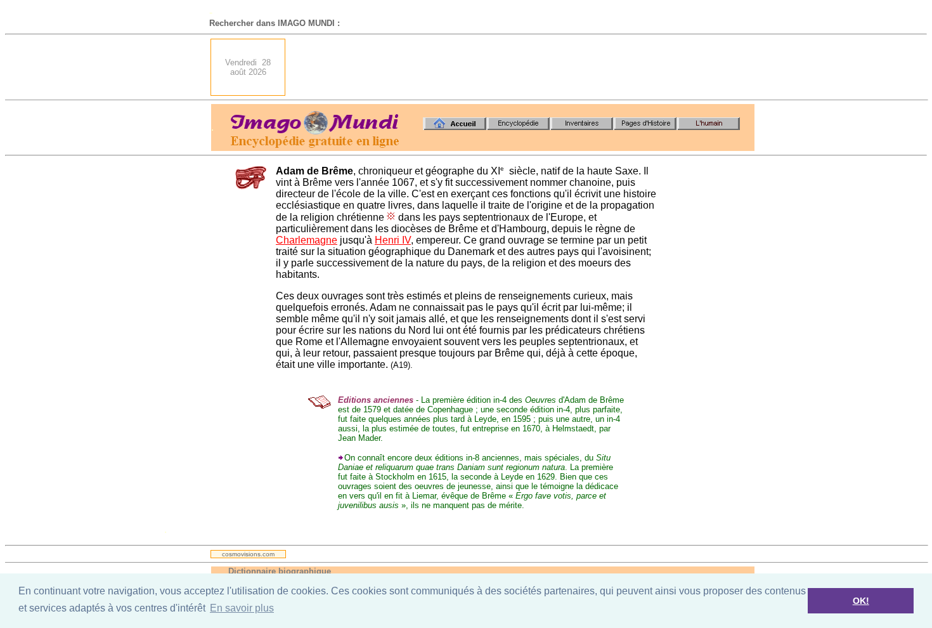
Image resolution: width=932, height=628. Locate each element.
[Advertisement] (523, 67)
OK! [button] (861, 601)
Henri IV (393, 240)
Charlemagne (306, 240)
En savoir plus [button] (242, 608)
